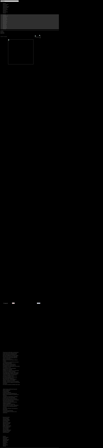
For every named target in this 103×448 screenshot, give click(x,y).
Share (39, 303)
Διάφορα (4, 10)
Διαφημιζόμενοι (6, 6)
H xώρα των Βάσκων (7, 392)
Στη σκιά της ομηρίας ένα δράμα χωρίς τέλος (11, 384)
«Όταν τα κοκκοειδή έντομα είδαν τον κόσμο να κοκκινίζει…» (10, 358)
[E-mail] (40, 37)
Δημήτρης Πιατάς (6, 419)
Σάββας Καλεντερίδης (7, 425)
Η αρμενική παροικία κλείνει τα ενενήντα (11, 399)
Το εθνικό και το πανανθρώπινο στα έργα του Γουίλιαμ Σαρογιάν (10, 362)
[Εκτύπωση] (37, 37)
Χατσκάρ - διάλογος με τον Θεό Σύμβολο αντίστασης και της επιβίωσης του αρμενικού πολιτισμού (11, 382)
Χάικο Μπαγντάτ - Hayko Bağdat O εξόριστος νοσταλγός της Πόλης (10, 380)
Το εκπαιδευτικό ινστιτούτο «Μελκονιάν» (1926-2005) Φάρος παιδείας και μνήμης (11, 373)
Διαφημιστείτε (5, 7)
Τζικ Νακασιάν (6, 427)
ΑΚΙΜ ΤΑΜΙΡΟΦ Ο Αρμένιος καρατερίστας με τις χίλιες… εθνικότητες (10, 405)
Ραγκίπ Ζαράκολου (6, 426)
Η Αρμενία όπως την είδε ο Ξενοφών (10, 398)
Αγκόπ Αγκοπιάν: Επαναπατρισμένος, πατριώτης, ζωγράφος (10, 402)
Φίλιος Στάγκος (6, 424)
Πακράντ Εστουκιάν (7, 422)
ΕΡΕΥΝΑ (2, 33)
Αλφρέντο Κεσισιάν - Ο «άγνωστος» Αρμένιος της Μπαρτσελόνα (10, 375)
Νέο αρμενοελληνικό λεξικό (8, 400)
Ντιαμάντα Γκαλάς (6, 431)
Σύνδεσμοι (5, 8)
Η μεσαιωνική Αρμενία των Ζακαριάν (10, 356)
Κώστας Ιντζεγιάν (6, 417)
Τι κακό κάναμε (6, 391)
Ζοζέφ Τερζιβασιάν (6, 390)
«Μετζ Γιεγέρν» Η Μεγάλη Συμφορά (10, 389)
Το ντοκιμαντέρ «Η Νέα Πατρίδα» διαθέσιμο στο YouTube (9, 369)
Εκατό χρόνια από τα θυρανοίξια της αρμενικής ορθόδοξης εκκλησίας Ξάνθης (10, 355)
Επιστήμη (2, 32)
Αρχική (4, 3)
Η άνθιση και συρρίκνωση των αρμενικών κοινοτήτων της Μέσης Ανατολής (11, 371)
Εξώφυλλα (5, 5)
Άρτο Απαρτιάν (6, 418)
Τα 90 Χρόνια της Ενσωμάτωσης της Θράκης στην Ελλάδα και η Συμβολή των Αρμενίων (11, 394)
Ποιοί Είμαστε (5, 4)
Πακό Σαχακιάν (6, 432)
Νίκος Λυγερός (6, 428)
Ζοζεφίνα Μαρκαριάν (7, 430)
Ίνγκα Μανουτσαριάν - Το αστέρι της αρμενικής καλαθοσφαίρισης (10, 377)
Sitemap (4, 12)
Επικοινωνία (5, 9)
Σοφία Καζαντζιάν (6, 420)
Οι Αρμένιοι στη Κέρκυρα (8, 410)
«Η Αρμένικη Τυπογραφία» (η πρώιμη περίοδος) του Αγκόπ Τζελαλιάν (10, 397)
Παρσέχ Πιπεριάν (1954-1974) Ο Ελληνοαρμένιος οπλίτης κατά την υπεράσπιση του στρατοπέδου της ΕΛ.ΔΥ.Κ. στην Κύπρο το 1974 (11, 366)
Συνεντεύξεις (5, 11)
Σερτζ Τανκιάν (5, 421)
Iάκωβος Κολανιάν (6, 423)
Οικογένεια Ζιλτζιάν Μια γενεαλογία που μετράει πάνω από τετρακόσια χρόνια (10, 353)
